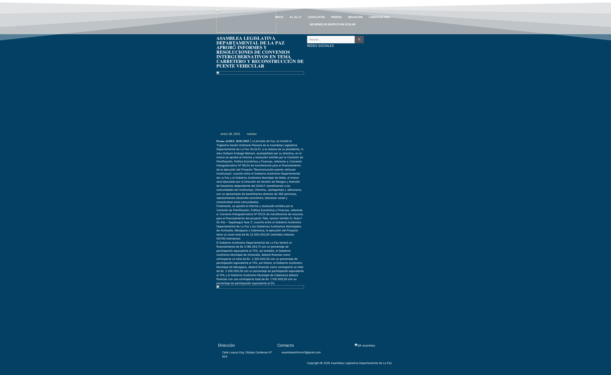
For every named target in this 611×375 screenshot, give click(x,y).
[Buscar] (359, 39)
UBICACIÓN (355, 17)
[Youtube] (379, 4)
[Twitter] (373, 4)
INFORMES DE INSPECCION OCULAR (332, 24)
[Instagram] (385, 4)
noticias (252, 134)
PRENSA (336, 17)
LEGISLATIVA (316, 17)
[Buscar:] (331, 39)
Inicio (279, 17)
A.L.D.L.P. (296, 17)
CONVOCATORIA (379, 17)
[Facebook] (367, 4)
